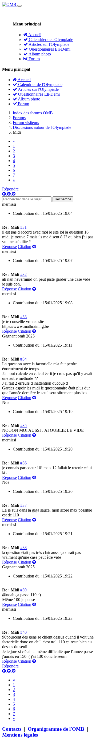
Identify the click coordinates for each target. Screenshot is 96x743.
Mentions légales (20, 735)
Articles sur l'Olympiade (48, 44)
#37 (23, 505)
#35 (23, 425)
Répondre (10, 189)
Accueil (34, 34)
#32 (23, 274)
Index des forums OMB (33, 113)
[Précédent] (4, 194)
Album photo (39, 54)
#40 (23, 632)
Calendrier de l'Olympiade (50, 39)
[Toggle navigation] (19, 6)
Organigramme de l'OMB (56, 729)
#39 (23, 590)
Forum (33, 59)
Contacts (11, 729)
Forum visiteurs (26, 122)
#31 (23, 227)
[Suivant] (13, 194)
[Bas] (9, 194)
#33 (23, 316)
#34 (23, 359)
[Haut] (34, 246)
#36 (23, 463)
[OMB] (9, 4)
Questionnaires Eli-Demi (49, 49)
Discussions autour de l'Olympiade (42, 127)
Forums (19, 117)
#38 (23, 547)
